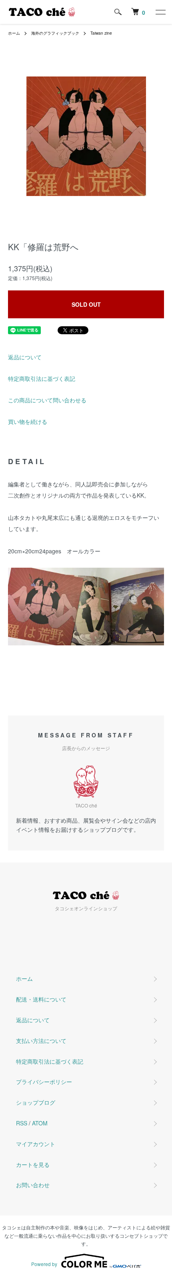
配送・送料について (41, 999)
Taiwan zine (101, 33)
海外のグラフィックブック (55, 33)
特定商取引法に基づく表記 (41, 378)
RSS (21, 1123)
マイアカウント (35, 1144)
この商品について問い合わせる (47, 400)
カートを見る (33, 1164)
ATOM (40, 1123)
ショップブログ (35, 1102)
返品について (25, 357)
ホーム (14, 33)
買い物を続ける (27, 421)
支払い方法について (41, 1041)
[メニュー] (160, 12)
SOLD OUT (86, 304)
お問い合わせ (33, 1185)
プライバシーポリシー (44, 1082)
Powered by (44, 1263)
